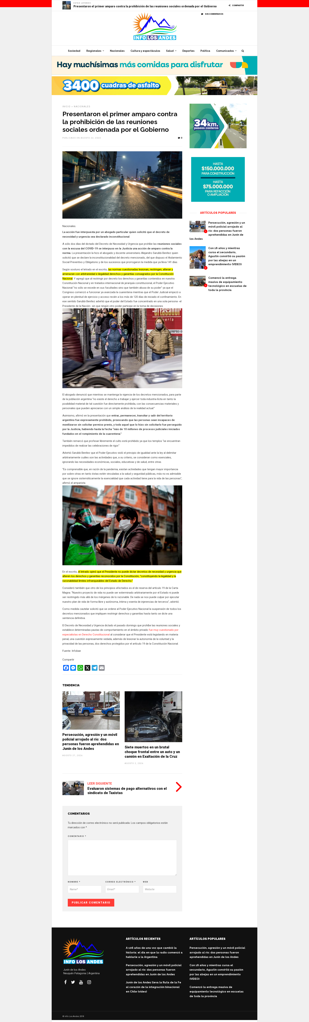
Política (205, 50)
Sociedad (74, 50)
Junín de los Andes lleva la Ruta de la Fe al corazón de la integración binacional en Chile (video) (153, 987)
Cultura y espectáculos (145, 50)
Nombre (74, 882)
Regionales (93, 50)
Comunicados (225, 50)
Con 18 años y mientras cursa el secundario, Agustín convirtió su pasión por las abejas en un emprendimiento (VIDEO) (226, 256)
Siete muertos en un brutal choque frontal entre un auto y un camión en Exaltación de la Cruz (152, 752)
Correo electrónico (120, 882)
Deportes (188, 50)
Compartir (238, 5)
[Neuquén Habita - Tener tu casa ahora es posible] (218, 201)
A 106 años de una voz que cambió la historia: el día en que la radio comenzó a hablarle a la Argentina (154, 952)
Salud (170, 50)
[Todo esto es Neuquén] (154, 74)
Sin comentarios (214, 14)
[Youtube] (81, 982)
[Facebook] (65, 982)
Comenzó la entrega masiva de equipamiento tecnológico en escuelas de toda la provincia (217, 991)
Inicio (66, 106)
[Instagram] (89, 982)
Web (145, 882)
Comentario (77, 836)
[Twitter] (73, 982)
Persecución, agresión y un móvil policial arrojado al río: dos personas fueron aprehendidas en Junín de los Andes (217, 230)
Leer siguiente (99, 783)
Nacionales (117, 50)
